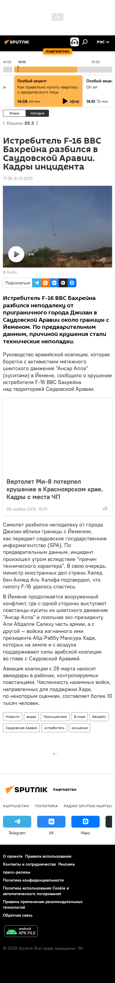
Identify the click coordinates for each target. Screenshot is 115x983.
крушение (80, 728)
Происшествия (55, 716)
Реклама (66, 864)
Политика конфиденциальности (33, 880)
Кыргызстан (16, 805)
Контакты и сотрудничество (29, 864)
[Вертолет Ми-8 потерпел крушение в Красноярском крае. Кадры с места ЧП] (57, 436)
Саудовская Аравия (21, 728)
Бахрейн (99, 716)
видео (31, 716)
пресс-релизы (16, 872)
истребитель (54, 728)
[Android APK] (21, 931)
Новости (12, 716)
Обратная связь (17, 915)
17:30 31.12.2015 (18, 178)
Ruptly (12, 272)
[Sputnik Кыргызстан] (17, 44)
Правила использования (48, 856)
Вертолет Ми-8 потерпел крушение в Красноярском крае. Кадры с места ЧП (54, 488)
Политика (46, 805)
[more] (105, 508)
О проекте (13, 856)
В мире (79, 716)
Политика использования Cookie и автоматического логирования (36, 890)
